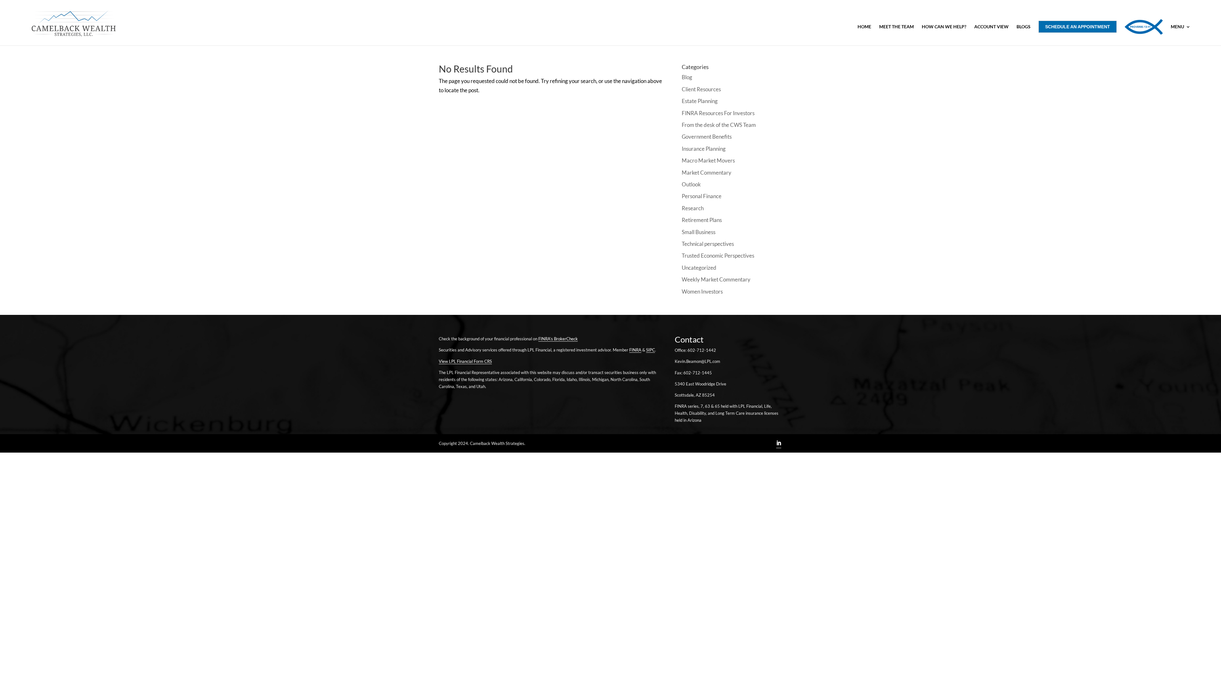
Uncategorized (699, 267)
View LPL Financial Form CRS (465, 361)
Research (693, 208)
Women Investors (702, 291)
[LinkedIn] (778, 443)
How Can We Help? (944, 26)
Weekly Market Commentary (716, 279)
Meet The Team (896, 26)
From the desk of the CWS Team (719, 124)
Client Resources (701, 89)
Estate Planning (700, 101)
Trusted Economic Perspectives (718, 255)
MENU (1177, 26)
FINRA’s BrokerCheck (558, 338)
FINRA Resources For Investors (718, 113)
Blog (687, 77)
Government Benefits (707, 136)
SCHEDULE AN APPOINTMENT (1077, 26)
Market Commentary (706, 172)
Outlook (691, 184)
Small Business (698, 232)
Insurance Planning (704, 148)
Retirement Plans (702, 220)
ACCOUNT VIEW (991, 26)
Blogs (1024, 26)
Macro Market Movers (708, 160)
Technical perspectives (708, 243)
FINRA (635, 349)
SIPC (650, 349)
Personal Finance (701, 196)
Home (864, 26)
